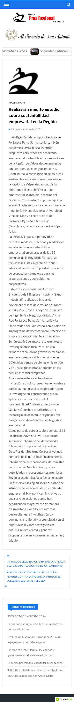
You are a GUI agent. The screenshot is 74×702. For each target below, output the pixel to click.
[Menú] (6, 4)
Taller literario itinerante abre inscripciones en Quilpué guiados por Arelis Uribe (35, 673)
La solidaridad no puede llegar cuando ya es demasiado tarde (35, 626)
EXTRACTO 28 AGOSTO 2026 (27, 616)
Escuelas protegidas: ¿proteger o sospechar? (36, 662)
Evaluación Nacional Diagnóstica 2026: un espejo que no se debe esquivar (34, 639)
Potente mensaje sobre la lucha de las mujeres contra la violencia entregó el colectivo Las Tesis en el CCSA (33, 576)
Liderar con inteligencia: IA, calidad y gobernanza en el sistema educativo (31, 652)
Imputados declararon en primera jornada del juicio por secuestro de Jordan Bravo (36, 563)
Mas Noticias (17, 102)
